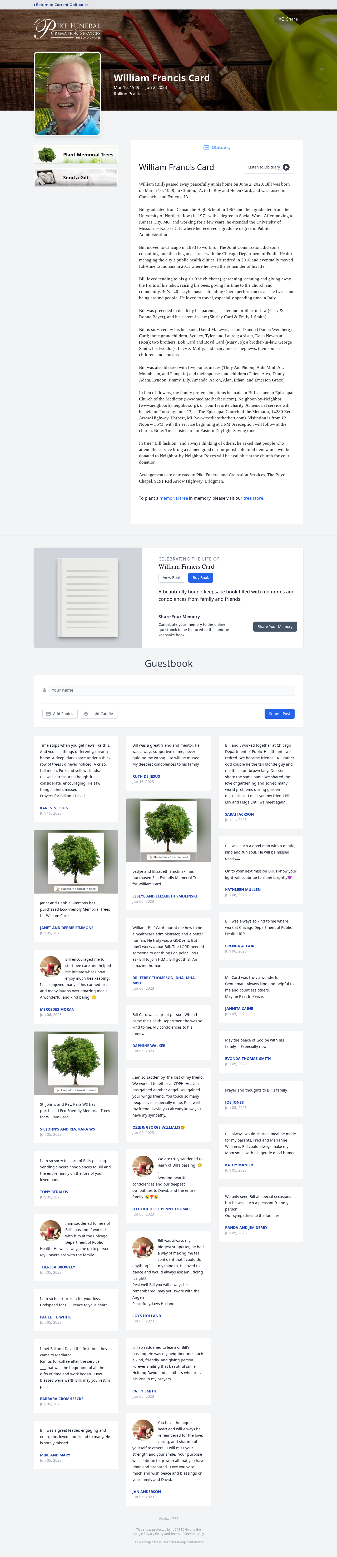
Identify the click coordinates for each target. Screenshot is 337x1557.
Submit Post (279, 713)
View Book (172, 577)
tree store (253, 498)
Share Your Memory (275, 626)
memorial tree (174, 498)
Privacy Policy (153, 1533)
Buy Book (201, 577)
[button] (76, 862)
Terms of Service (183, 1533)
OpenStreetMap (174, 1542)
